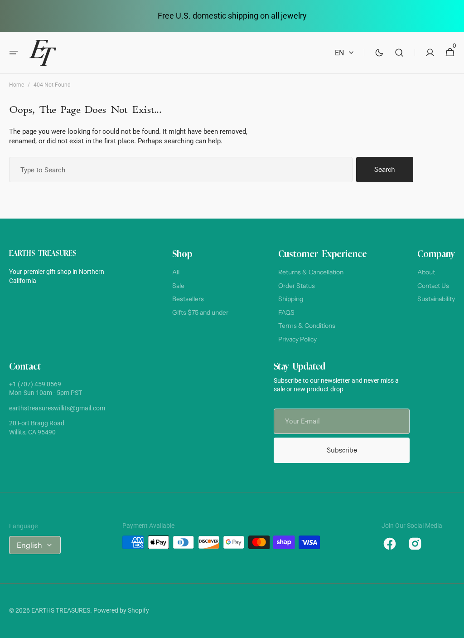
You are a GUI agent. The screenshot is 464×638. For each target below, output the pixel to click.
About (426, 272)
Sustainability (436, 299)
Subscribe (342, 450)
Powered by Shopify (121, 610)
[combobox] (181, 169)
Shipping (290, 299)
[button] (14, 53)
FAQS (286, 312)
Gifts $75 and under (200, 312)
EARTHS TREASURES (60, 610)
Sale (178, 286)
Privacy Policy (297, 339)
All (175, 272)
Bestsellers (188, 299)
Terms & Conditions (306, 325)
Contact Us (433, 286)
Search (384, 169)
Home (16, 85)
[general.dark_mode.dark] (379, 53)
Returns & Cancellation (310, 272)
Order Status (296, 286)
